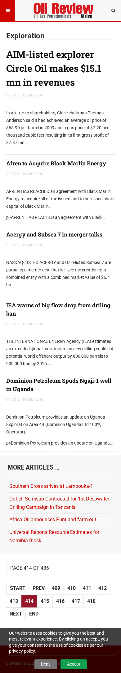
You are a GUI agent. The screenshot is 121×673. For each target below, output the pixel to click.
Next (16, 614)
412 (102, 588)
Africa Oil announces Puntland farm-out (52, 519)
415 (45, 601)
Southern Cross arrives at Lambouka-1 (51, 486)
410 (71, 588)
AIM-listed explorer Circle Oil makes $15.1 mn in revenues (53, 68)
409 (56, 588)
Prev (39, 588)
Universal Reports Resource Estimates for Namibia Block (54, 536)
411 (87, 588)
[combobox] (113, 11)
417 (76, 601)
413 (14, 601)
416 (60, 601)
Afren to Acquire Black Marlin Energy (56, 163)
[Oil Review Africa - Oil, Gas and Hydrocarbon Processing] (64, 7)
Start (17, 588)
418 (91, 601)
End (33, 614)
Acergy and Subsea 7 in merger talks (54, 234)
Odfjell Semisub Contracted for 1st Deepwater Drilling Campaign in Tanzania (59, 503)
